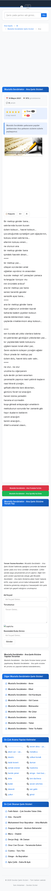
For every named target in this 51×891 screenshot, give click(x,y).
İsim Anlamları (18, 885)
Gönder (9, 642)
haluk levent (13, 762)
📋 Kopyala (10, 214)
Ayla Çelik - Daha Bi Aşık (19, 862)
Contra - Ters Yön (16, 851)
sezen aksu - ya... (37, 746)
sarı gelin (33, 789)
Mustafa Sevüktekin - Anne (20, 683)
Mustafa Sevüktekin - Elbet (20, 689)
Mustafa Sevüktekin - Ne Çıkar (22, 712)
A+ (20, 214)
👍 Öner (29, 111)
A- (27, 214)
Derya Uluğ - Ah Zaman (18, 839)
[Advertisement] (25, 59)
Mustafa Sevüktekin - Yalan (21, 723)
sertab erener (14, 768)
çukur (10, 794)
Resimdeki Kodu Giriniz (14, 631)
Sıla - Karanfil (14, 817)
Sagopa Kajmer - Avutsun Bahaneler (25, 828)
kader (10, 784)
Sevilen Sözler (32, 885)
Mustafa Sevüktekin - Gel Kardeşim (24, 695)
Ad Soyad (8, 595)
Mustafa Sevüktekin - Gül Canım (23, 700)
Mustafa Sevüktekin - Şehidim (22, 717)
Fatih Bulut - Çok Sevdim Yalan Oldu (24, 811)
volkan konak (35, 757)
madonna (34, 768)
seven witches (36, 784)
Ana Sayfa (8, 26)
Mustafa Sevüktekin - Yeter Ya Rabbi (25, 728)
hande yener (13, 773)
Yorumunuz (9, 605)
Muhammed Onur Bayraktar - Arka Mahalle (28, 822)
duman (33, 762)
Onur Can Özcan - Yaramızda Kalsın (25, 845)
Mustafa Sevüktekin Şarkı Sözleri (21, 29)
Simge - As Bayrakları (18, 856)
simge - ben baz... (38, 773)
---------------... (15, 746)
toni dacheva (35, 778)
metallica (34, 752)
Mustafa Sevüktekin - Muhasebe (23, 706)
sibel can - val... (15, 752)
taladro (11, 757)
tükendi (11, 789)
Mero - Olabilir (15, 834)
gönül (32, 794)
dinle (10, 778)
